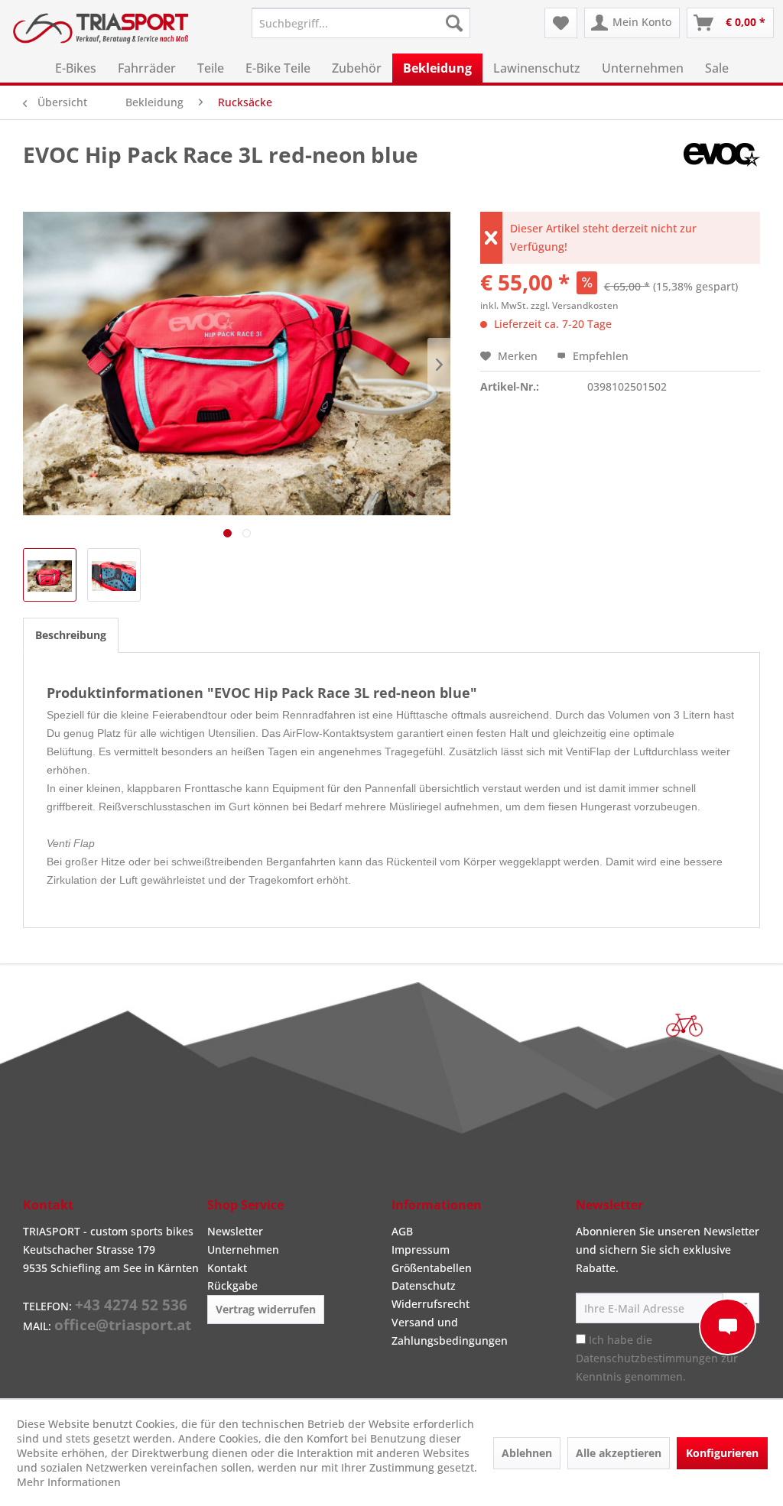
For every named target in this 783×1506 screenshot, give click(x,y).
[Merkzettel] (560, 23)
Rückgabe (232, 1285)
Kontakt (227, 1268)
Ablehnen (527, 1453)
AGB (402, 1231)
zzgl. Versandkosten (575, 305)
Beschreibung (70, 635)
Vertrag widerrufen (266, 1309)
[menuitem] (361, 23)
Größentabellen (432, 1268)
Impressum (421, 1249)
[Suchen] (454, 23)
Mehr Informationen (69, 1482)
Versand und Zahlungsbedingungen (450, 1331)
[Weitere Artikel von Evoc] (722, 169)
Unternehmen (243, 1249)
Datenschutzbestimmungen (647, 1358)
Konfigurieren (722, 1453)
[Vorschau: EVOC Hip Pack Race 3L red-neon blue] (49, 575)
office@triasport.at (122, 1325)
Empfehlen (599, 356)
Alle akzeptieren (618, 1453)
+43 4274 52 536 (131, 1305)
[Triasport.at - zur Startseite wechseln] (101, 33)
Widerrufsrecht (430, 1304)
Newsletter (235, 1231)
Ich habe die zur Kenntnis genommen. (657, 1358)
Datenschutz (424, 1285)
